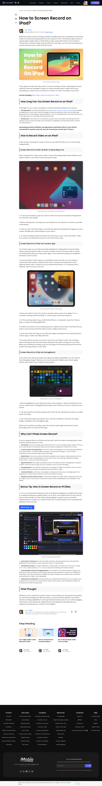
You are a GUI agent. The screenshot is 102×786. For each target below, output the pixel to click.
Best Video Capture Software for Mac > (46, 95)
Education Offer (79, 727)
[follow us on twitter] (21, 771)
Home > (21, 10)
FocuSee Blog (60, 716)
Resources (64, 3)
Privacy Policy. (88, 770)
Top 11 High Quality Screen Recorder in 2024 (27, 640)
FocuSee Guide (95, 716)
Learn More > (28, 10)
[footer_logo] (27, 759)
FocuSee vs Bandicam (42, 730)
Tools (48, 3)
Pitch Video (25, 744)
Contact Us (80, 723)
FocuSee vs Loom (42, 720)
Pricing (78, 3)
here (64, 782)
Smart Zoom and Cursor (9, 737)
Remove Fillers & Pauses (8, 741)
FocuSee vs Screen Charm (42, 734)
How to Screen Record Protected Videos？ (46, 640)
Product (55, 3)
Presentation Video (25, 727)
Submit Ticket (95, 727)
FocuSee (22, 493)
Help (71, 3)
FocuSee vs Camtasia (42, 741)
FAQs (95, 720)
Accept (77, 783)
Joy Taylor (28, 30)
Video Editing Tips (61, 730)
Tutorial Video (25, 720)
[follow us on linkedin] (24, 771)
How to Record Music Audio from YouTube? (67, 640)
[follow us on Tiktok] (29, 771)
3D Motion (9, 727)
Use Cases (33, 3)
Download (95, 3)
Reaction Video (25, 741)
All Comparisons (42, 744)
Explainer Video (25, 737)
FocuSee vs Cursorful (42, 723)
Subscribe (88, 765)
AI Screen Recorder (9, 723)
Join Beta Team (95, 730)
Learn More (49, 32)
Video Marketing (60, 744)
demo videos (23, 568)
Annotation (9, 720)
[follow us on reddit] (32, 771)
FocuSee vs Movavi (42, 737)
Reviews (61, 737)
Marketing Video (25, 723)
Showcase (9, 744)
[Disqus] (51, 681)
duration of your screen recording (61, 110)
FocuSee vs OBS (42, 727)
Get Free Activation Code (79, 730)
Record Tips (61, 734)
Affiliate (80, 720)
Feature (41, 3)
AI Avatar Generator (8, 734)
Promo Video (25, 730)
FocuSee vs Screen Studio (42, 716)
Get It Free (25, 507)
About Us (79, 716)
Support (95, 723)
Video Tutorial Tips (61, 727)
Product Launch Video (25, 734)
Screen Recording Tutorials (60, 720)
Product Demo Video (25, 716)
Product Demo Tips (60, 723)
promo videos (41, 568)
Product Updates (60, 741)
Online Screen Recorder (8, 730)
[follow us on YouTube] (27, 771)
